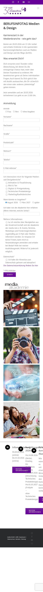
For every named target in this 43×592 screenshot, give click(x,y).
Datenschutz (11, 539)
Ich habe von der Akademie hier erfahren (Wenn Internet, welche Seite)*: (20, 209)
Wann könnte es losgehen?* (14, 199)
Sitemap (23, 539)
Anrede (6, 108)
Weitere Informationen (12, 219)
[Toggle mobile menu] (38, 8)
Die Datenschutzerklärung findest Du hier (20, 265)
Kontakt (18, 539)
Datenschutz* (8, 256)
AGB (17, 537)
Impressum (22, 537)
